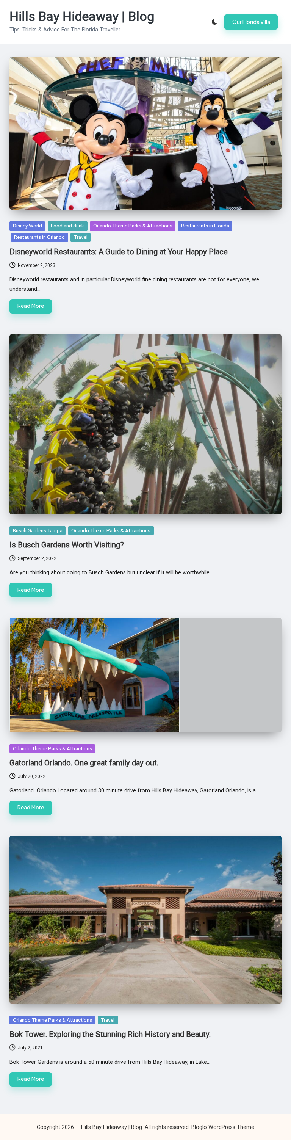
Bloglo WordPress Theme (222, 1127)
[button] (251, 22)
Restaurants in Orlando (39, 237)
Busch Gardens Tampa (38, 530)
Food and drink (67, 226)
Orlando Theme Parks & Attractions (132, 226)
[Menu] (199, 22)
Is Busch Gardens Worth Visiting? (66, 544)
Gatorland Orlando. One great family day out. (83, 762)
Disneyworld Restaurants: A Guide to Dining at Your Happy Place (118, 251)
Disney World (27, 226)
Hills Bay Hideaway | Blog (81, 16)
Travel (81, 237)
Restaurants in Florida (205, 226)
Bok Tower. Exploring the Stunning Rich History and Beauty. (110, 1034)
